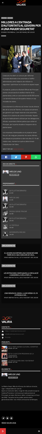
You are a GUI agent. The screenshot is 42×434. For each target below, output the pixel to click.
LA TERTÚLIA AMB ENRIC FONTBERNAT (21, 361)
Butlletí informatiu (17, 191)
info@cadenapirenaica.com (14, 334)
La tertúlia (14, 225)
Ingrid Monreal (18, 149)
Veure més (14, 174)
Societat (10, 18)
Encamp (8, 337)
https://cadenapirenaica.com (15, 331)
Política (4, 18)
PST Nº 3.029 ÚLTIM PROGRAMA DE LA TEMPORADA (21, 354)
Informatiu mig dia (17, 232)
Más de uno (14, 197)
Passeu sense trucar (18, 211)
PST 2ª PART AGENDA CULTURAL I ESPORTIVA (23, 347)
